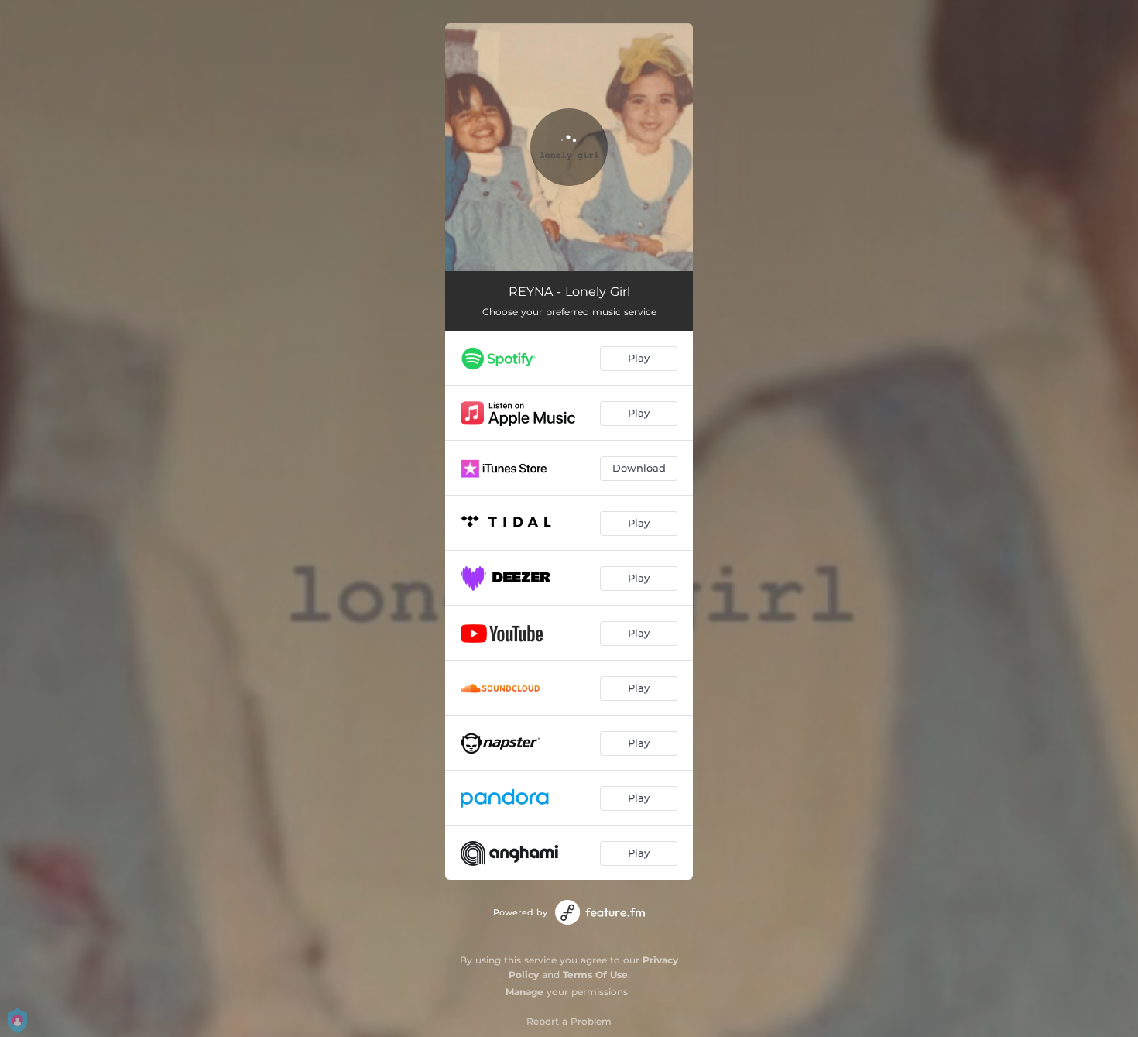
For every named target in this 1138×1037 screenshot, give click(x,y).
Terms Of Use (595, 974)
